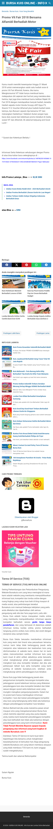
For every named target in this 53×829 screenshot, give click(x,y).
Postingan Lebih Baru (11, 333)
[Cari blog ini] (49, 3)
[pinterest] (26, 265)
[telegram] (46, 265)
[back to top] (48, 823)
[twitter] (17, 265)
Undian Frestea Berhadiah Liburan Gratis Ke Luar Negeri (28, 192)
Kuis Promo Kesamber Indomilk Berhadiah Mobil (32, 347)
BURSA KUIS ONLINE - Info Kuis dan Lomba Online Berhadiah (29, 825)
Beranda (26, 817)
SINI (18, 210)
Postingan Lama (43, 333)
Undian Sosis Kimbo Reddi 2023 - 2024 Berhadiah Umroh (28, 189)
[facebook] (7, 265)
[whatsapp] (36, 265)
